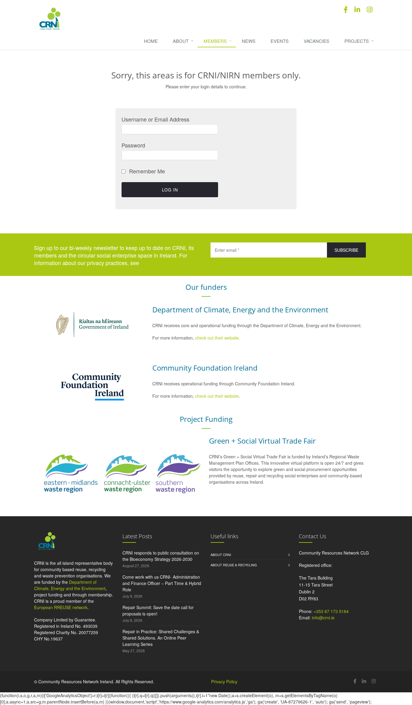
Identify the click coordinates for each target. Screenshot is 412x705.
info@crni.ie (323, 618)
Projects (356, 41)
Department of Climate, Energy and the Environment (70, 585)
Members (215, 41)
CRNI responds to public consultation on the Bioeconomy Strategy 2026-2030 (160, 556)
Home (151, 41)
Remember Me (146, 171)
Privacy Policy (224, 681)
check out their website (217, 396)
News (248, 41)
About (181, 41)
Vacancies (316, 41)
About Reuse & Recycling (234, 564)
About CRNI (221, 554)
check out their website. (218, 338)
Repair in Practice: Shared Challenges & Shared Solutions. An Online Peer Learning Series (160, 637)
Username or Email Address (155, 119)
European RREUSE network (60, 607)
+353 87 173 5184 (331, 611)
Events (280, 41)
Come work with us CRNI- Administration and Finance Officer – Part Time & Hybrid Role (161, 583)
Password (133, 145)
